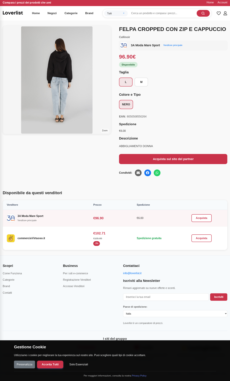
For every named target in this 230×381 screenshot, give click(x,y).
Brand (89, 13)
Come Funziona (12, 273)
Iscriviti (218, 297)
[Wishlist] (219, 13)
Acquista (201, 218)
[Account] (225, 13)
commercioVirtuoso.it (31, 238)
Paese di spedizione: (135, 306)
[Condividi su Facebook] (147, 172)
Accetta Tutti (50, 364)
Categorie (70, 13)
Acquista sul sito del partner (173, 159)
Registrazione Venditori (77, 279)
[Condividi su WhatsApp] (157, 172)
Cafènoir (124, 37)
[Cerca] (203, 13)
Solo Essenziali (78, 364)
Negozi (52, 13)
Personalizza (24, 364)
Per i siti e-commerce (75, 273)
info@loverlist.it (132, 273)
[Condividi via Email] (138, 172)
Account (222, 2)
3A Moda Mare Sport (30, 216)
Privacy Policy (139, 375)
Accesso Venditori (74, 286)
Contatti (7, 292)
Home (210, 2)
